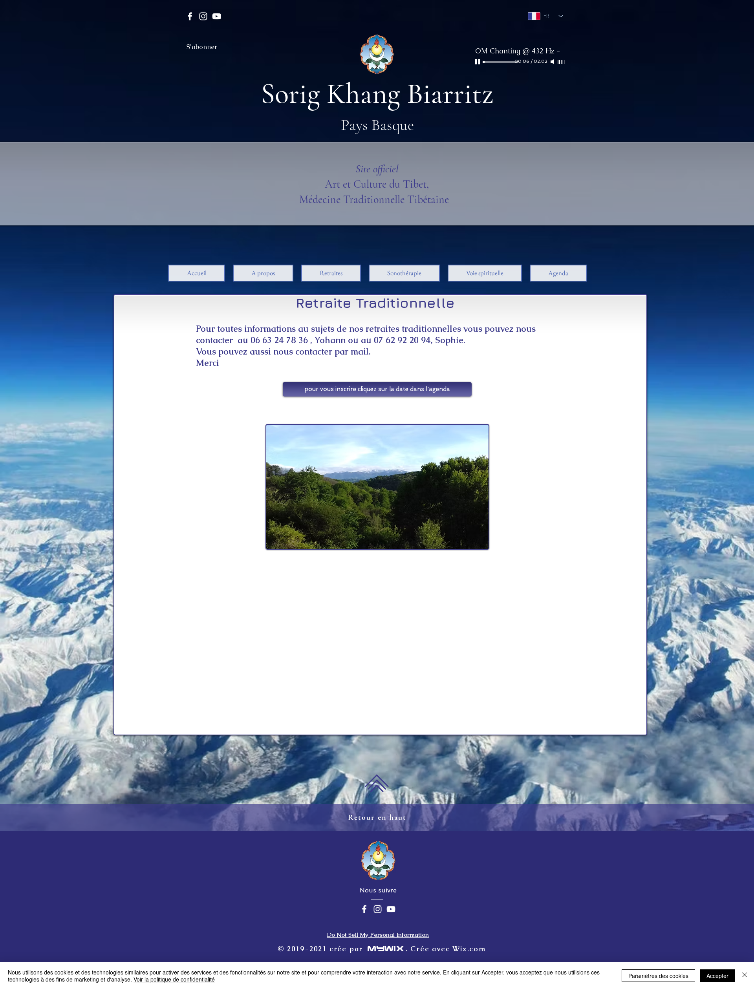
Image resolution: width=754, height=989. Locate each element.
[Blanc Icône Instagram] (203, 16)
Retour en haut (377, 817)
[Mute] (553, 62)
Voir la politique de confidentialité (174, 979)
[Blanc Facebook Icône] (190, 16)
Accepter (717, 976)
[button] (263, 273)
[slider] (562, 62)
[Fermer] (744, 976)
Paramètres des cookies (658, 976)
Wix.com (469, 948)
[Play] (478, 61)
